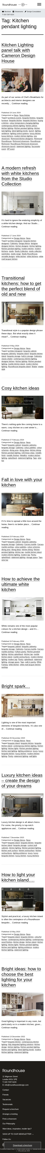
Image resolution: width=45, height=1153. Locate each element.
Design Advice (19, 238)
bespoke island (23, 354)
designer (34, 243)
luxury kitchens (7, 136)
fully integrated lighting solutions (20, 1044)
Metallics (23, 455)
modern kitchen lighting (23, 136)
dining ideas (24, 450)
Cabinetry (14, 243)
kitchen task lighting (9, 751)
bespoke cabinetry (9, 354)
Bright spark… (16, 686)
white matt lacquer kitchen (30, 665)
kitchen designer (22, 246)
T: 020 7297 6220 (8, 14)
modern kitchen (28, 249)
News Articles (24, 115)
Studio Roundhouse (29, 254)
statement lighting (23, 146)
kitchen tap (19, 552)
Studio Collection (21, 251)
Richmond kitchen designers (22, 139)
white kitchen (21, 256)
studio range (16, 254)
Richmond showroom (21, 141)
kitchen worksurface (26, 850)
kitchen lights (13, 748)
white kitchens (32, 256)
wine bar (5, 560)
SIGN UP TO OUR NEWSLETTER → (18, 1134)
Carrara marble (30, 544)
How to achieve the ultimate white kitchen (21, 584)
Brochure (7, 11)
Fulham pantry (20, 652)
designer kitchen (8, 246)
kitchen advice (31, 126)
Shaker (34, 367)
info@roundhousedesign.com (17, 1085)
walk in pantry (30, 662)
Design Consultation (33, 11)
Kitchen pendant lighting (23, 128)
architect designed (15, 241)
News (16, 115)
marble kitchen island (16, 364)
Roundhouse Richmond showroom (24, 144)
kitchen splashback (15, 654)
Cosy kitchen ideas (20, 388)
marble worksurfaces (21, 657)
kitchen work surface (10, 850)
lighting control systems (19, 133)
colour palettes (30, 448)
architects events (14, 118)
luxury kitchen (35, 133)
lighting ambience (25, 751)
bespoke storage (13, 356)
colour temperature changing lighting (24, 123)
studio (11, 251)
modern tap (25, 555)
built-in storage (27, 356)
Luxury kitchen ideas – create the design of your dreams (22, 780)
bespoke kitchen (15, 120)
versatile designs (8, 256)
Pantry (33, 555)
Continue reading (20, 103)
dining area (14, 450)
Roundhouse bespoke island (19, 367)
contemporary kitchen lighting (13, 126)
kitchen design (19, 942)
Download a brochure (22, 1145)
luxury (35, 751)
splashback (12, 458)
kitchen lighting (7, 128)
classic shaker (7, 359)
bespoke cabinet (29, 351)
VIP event (10, 149)
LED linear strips (28, 453)
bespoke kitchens (30, 120)
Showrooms (18, 11)
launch (31, 131)
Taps (35, 458)
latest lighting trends (20, 131)
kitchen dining (35, 450)
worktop (5, 667)
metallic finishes (13, 455)
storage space (32, 557)
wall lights (33, 756)
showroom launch (9, 146)
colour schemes (33, 547)
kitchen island (31, 942)
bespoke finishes (29, 118)
